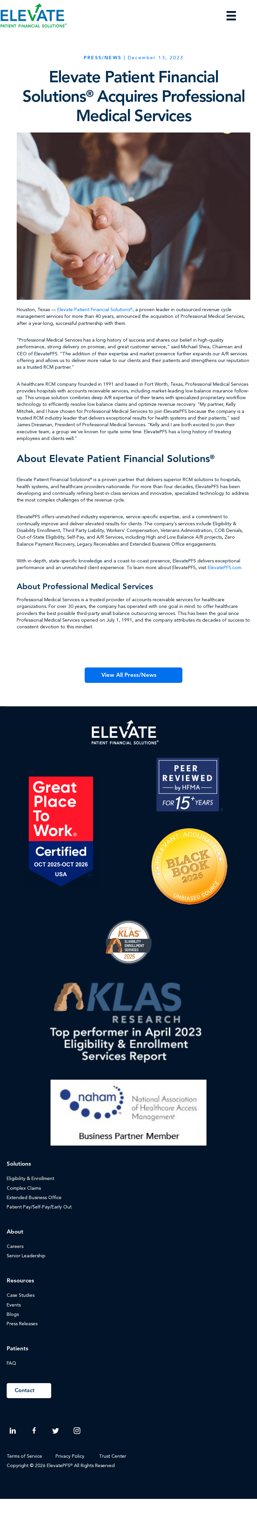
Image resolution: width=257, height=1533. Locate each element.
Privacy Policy (70, 1456)
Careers (15, 1246)
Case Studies (20, 1295)
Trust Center (113, 1456)
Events (14, 1305)
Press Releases (22, 1324)
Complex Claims (24, 1188)
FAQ (11, 1363)
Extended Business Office (34, 1197)
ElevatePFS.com (224, 567)
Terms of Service (24, 1456)
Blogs (13, 1314)
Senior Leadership (26, 1256)
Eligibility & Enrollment (30, 1178)
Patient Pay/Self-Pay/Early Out (39, 1207)
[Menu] (231, 16)
